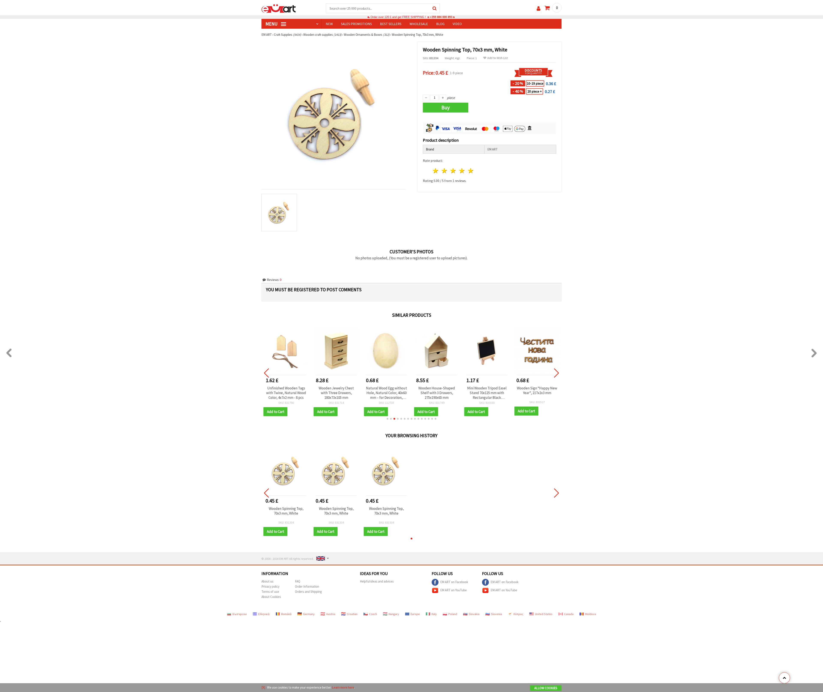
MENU (272, 24)
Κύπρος (518, 614)
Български (240, 614)
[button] (387, 419)
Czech (373, 614)
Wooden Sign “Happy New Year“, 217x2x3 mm (537, 390)
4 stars (462, 170)
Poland (452, 614)
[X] (263, 687)
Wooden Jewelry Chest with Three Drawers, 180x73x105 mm (336, 393)
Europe (415, 614)
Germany (309, 614)
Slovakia (474, 614)
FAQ (297, 581)
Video (457, 24)
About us (267, 581)
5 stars (470, 170)
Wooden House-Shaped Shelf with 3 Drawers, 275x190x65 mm (436, 393)
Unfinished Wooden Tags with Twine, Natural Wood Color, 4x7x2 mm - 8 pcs (286, 393)
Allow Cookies (545, 688)
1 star (435, 170)
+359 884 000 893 (441, 17)
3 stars (453, 170)
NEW (329, 24)
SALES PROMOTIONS (356, 24)
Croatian (352, 614)
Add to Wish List (497, 58)
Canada (569, 614)
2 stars (444, 170)
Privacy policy (270, 586)
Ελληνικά (264, 614)
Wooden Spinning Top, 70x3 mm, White (286, 511)
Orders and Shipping (308, 592)
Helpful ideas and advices (377, 581)
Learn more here (343, 687)
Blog (440, 24)
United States (544, 614)
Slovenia (496, 614)
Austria (330, 614)
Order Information (307, 586)
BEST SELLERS (390, 24)
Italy (434, 614)
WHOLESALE (419, 24)
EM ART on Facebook (454, 582)
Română (286, 614)
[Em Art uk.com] (278, 8)
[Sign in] (538, 8)
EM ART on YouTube (453, 590)
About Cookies (271, 597)
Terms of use (270, 592)
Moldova (590, 614)
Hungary (394, 614)
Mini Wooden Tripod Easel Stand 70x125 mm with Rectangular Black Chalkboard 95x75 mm (486, 393)
